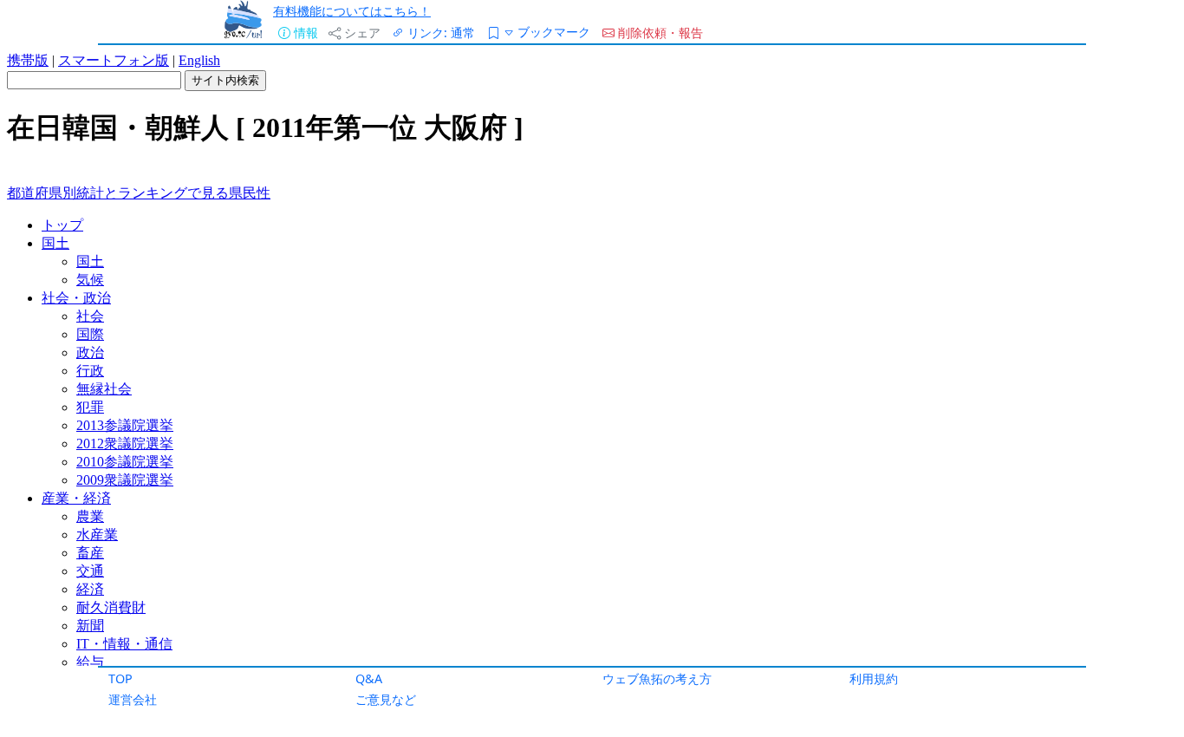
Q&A (368, 678)
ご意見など (385, 699)
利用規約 (873, 678)
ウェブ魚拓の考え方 (657, 678)
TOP (120, 678)
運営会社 (132, 699)
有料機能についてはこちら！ (352, 11)
